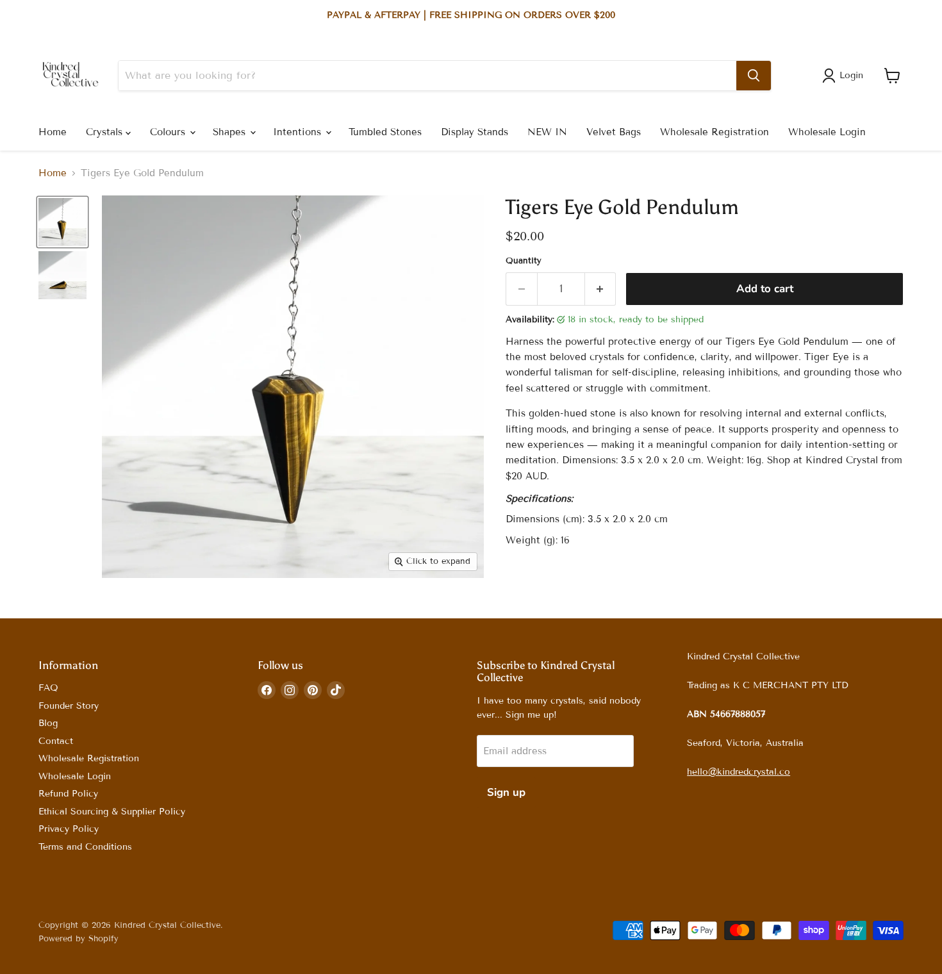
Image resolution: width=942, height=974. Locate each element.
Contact (55, 741)
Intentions (298, 132)
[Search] (753, 75)
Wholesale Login (827, 132)
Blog (48, 723)
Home (52, 132)
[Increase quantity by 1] (600, 288)
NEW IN (547, 132)
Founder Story (68, 705)
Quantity (523, 261)
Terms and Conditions (85, 846)
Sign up (506, 792)
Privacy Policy (68, 828)
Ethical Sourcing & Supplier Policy (111, 811)
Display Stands (474, 132)
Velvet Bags (613, 132)
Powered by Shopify (78, 939)
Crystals (106, 132)
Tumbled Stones (385, 132)
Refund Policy (68, 793)
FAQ (48, 687)
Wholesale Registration (714, 132)
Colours (169, 132)
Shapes (231, 132)
